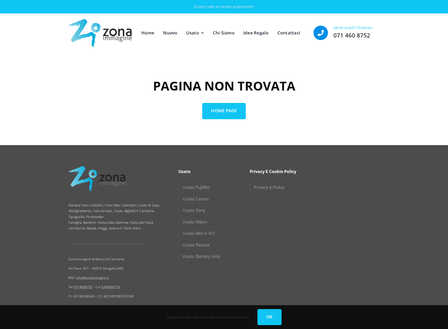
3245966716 (110, 287)
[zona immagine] (100, 21)
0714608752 (83, 287)
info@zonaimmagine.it (93, 277)
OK (269, 317)
